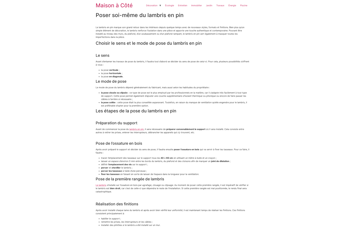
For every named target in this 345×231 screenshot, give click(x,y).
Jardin (209, 5)
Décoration (151, 5)
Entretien (182, 5)
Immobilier (196, 5)
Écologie (169, 5)
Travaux (220, 5)
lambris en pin (136, 129)
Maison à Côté (114, 5)
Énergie (232, 5)
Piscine (243, 5)
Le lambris (101, 185)
